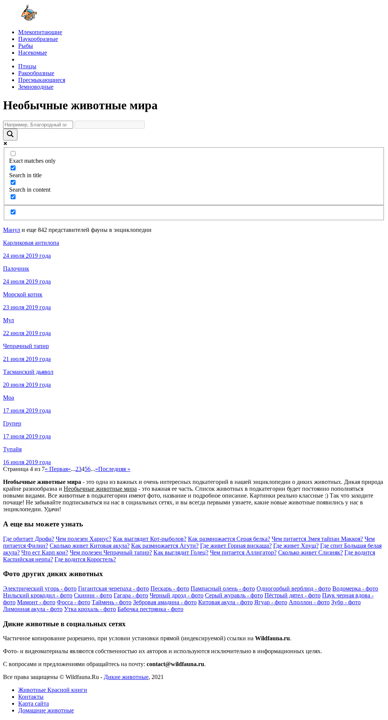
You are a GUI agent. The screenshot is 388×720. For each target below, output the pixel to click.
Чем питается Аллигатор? (243, 552)
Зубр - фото (346, 602)
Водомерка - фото (355, 588)
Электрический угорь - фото (40, 588)
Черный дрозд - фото (176, 595)
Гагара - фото (131, 595)
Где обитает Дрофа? (28, 539)
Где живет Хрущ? (296, 545)
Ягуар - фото (270, 602)
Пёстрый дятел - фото (292, 595)
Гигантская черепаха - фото (113, 588)
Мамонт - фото (36, 602)
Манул (11, 230)
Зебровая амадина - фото (165, 602)
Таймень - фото (111, 602)
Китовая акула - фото (225, 602)
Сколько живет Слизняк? (310, 552)
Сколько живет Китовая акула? (90, 545)
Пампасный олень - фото (223, 588)
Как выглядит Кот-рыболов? (149, 539)
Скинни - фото (93, 595)
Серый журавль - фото (234, 595)
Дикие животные (126, 677)
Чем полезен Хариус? (83, 539)
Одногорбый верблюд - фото (294, 588)
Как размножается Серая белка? (229, 539)
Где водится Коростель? (85, 559)
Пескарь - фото (169, 588)
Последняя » (114, 469)
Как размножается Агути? (165, 545)
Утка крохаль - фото (90, 609)
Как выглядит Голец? (180, 552)
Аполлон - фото (309, 602)
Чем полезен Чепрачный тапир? (111, 552)
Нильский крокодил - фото (37, 595)
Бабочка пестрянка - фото (150, 609)
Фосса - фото (73, 602)
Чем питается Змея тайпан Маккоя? (317, 539)
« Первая (56, 469)
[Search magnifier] (10, 134)
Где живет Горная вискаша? (236, 545)
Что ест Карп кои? (44, 552)
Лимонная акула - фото (33, 609)
